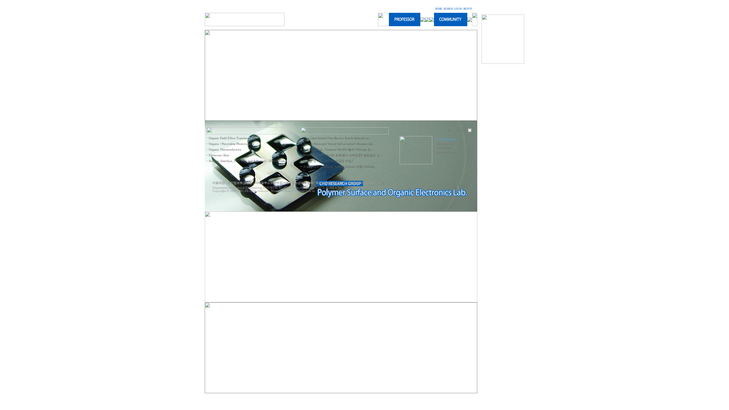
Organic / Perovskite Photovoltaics (231, 143)
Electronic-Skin (219, 155)
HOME (438, 8)
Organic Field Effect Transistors (230, 138)
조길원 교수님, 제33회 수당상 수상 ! (328, 161)
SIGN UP (467, 8)
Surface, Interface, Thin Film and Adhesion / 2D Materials (247, 161)
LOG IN (458, 8)
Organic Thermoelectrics (225, 149)
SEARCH (448, 8)
